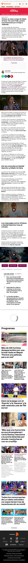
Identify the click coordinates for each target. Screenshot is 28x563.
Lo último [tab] (18, 274)
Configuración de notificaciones (10, 559)
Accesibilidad (22, 559)
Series (3, 6)
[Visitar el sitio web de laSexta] (11, 538)
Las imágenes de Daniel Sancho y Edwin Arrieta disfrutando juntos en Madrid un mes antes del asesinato (14, 59)
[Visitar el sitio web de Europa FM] (22, 542)
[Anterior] (1, 1)
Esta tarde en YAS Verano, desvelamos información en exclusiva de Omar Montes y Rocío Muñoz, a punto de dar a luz (7, 459)
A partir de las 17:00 (7, 454)
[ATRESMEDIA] (14, 534)
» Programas (9, 269)
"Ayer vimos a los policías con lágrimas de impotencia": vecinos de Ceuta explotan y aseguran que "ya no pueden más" (7, 375)
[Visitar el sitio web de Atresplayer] (14, 545)
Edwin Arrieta (22, 265)
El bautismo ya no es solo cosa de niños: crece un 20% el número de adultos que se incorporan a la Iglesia (7, 520)
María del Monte (15, 14)
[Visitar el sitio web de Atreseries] (11, 542)
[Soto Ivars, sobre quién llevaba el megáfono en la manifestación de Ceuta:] (20, 512)
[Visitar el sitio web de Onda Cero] (17, 542)
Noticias (17, 6)
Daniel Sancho (13, 265)
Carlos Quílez (24, 14)
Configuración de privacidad (14, 557)
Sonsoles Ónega (5, 14)
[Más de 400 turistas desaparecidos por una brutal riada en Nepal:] (14, 339)
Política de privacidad (17, 553)
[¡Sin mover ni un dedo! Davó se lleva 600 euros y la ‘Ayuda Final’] (20, 449)
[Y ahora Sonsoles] (14, 12)
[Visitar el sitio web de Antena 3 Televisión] (5, 538)
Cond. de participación (18, 555)
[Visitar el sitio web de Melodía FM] (6, 545)
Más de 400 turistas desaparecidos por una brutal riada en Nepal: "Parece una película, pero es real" (12, 352)
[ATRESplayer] (23, 4)
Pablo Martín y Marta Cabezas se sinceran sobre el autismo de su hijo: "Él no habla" (14, 290)
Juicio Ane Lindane (7, 428)
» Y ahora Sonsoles (17, 269)
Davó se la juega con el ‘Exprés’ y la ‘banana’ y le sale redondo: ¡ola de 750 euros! (13, 404)
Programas (9, 6)
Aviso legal (8, 553)
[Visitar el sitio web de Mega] (5, 542)
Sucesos (5, 265)
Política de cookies (8, 555)
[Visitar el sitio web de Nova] (22, 538)
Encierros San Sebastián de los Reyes (18, 1)
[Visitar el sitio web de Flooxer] (21, 545)
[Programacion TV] (19, 4)
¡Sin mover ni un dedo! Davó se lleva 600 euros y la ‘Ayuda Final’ (20, 459)
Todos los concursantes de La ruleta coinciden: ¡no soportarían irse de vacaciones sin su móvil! (13, 500)
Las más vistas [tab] (9, 274)
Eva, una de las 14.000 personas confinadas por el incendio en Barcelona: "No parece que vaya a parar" (15, 280)
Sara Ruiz (7, 71)
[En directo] (16, 4)
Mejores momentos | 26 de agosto (11, 399)
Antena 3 (3, 269)
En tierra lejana (5, 1)
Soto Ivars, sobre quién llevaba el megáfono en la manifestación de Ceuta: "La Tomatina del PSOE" (20, 520)
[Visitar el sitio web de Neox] (17, 538)
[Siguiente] (27, 1)
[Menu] (26, 4)
